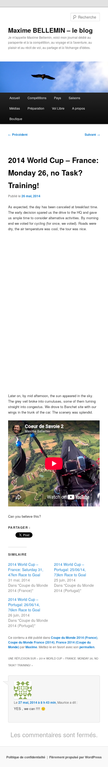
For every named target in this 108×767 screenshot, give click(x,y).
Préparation (36, 108)
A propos (78, 108)
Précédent (18, 134)
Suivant (92, 134)
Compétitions (37, 97)
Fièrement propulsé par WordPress (75, 757)
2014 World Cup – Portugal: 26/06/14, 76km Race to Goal (24, 604)
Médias (14, 108)
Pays (57, 97)
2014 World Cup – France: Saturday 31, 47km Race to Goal (25, 569)
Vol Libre (58, 108)
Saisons (74, 97)
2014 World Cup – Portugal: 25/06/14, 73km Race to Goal (70, 569)
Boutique (15, 118)
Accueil (14, 97)
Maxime (31, 647)
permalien (86, 647)
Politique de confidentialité (25, 757)
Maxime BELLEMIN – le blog (50, 30)
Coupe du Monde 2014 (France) (74, 637)
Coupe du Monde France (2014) (31, 642)
